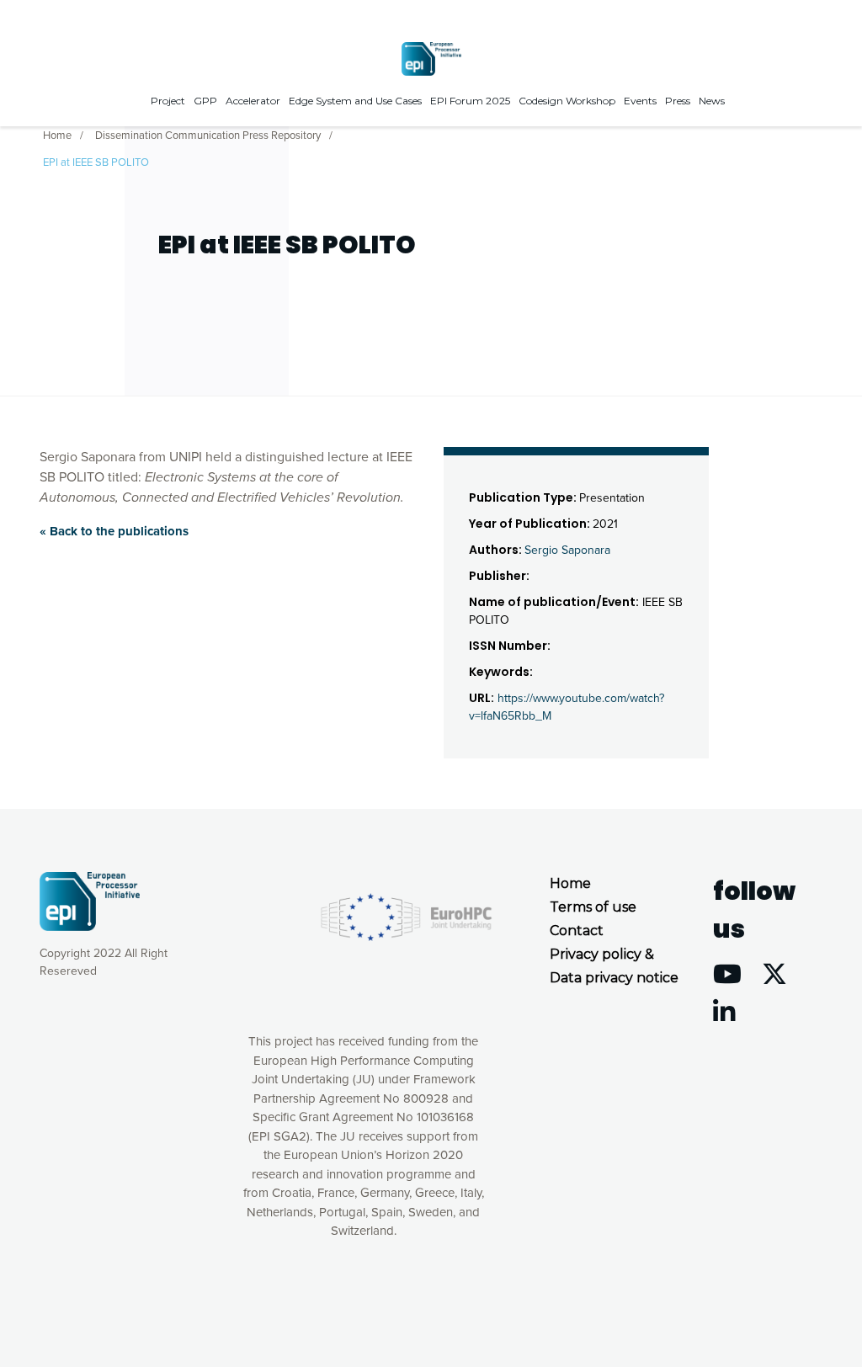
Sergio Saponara (567, 550)
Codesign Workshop (567, 100)
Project (168, 100)
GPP (205, 100)
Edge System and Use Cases (355, 100)
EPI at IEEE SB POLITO (96, 162)
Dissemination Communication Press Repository (208, 135)
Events (640, 100)
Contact (577, 931)
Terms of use (593, 907)
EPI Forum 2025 (470, 100)
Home (57, 135)
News (712, 100)
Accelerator (253, 100)
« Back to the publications (114, 531)
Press (677, 100)
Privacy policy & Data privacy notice (614, 966)
